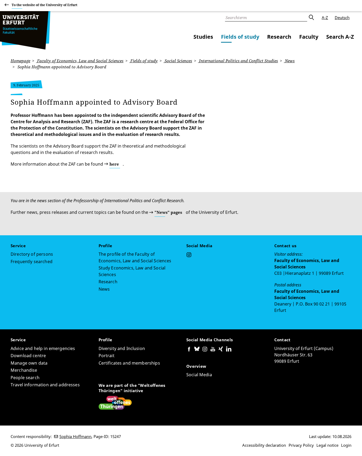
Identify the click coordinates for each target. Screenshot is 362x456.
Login (346, 445)
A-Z (325, 17)
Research (279, 36)
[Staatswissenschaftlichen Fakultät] (25, 30)
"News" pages (168, 212)
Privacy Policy (301, 445)
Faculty (308, 36)
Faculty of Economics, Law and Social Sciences (79, 60)
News (289, 60)
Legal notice (327, 445)
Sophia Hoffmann (75, 436)
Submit (311, 17)
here (114, 164)
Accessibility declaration (264, 445)
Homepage (20, 60)
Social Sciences (178, 60)
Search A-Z (340, 36)
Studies (203, 36)
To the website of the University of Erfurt (44, 5)
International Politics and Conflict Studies (238, 60)
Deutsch (342, 17)
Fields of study (240, 36)
